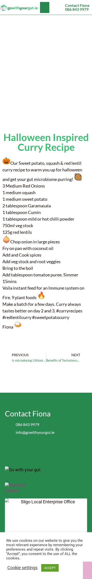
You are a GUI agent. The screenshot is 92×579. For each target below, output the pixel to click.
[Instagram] (51, 449)
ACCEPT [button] (50, 568)
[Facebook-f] (41, 449)
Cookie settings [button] (22, 567)
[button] (44, 7)
